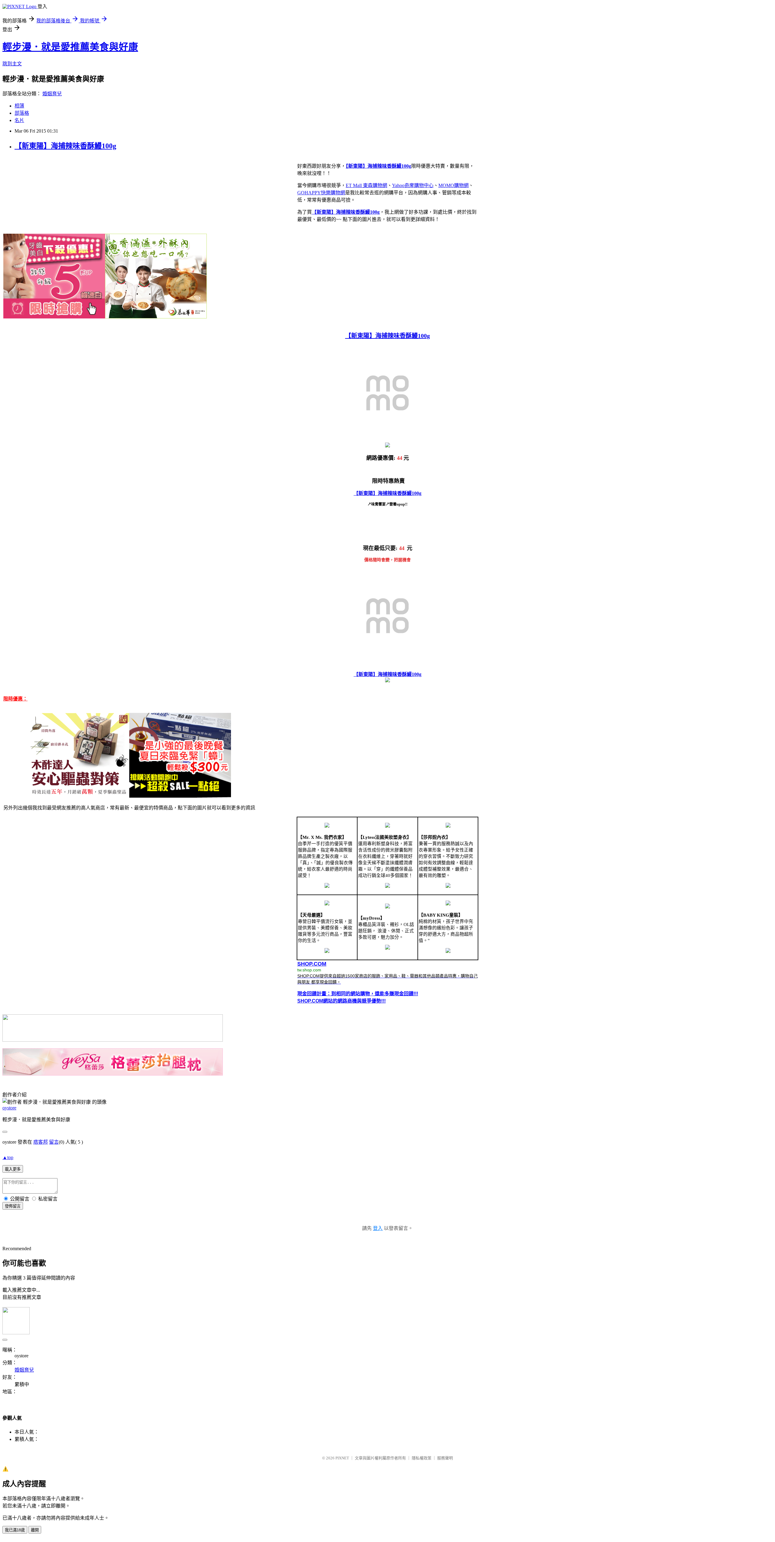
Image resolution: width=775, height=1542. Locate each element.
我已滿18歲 (15, 1530)
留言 (54, 1142)
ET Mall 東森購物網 (366, 185)
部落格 (22, 113)
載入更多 (13, 1169)
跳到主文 (12, 63)
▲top (7, 1157)
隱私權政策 (421, 1458)
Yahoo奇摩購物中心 (413, 185)
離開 (35, 1530)
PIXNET (342, 1458)
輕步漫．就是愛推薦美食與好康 (70, 46)
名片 (19, 120)
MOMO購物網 (453, 185)
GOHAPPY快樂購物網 (321, 192)
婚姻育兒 (52, 93)
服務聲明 (445, 1458)
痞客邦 (40, 1142)
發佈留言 (13, 1206)
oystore (9, 1107)
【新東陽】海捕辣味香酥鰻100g (65, 146)
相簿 (19, 105)
